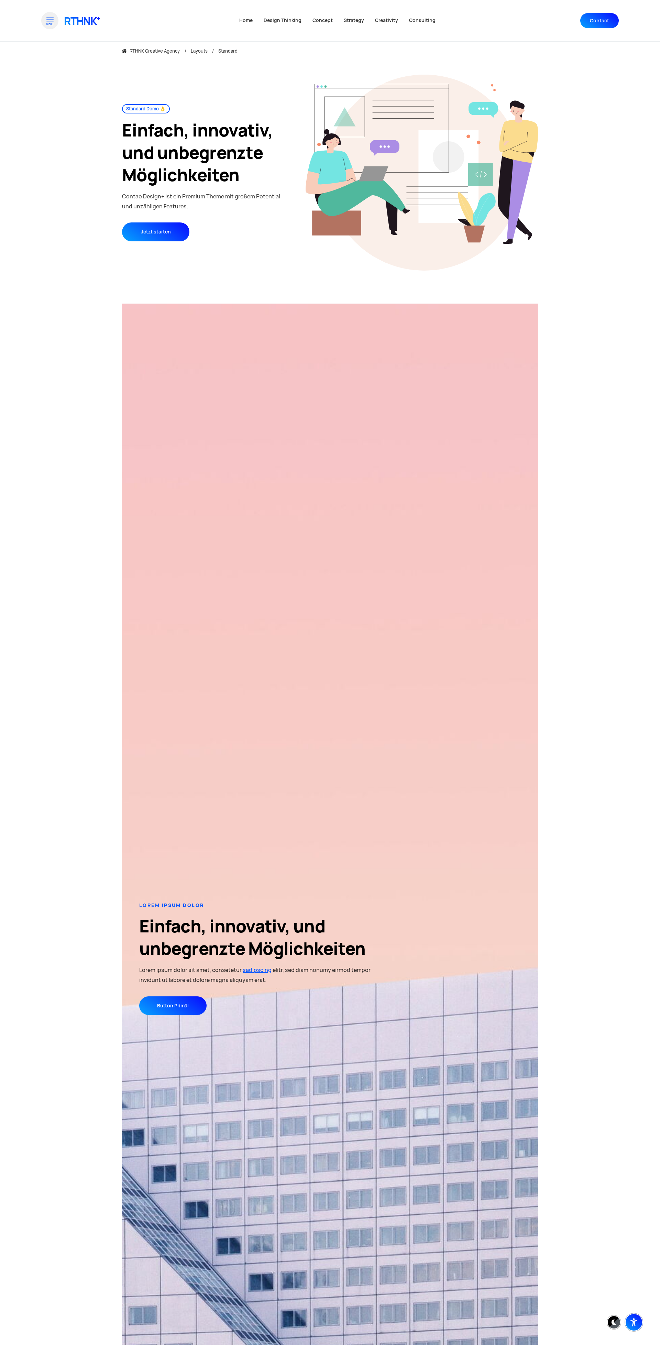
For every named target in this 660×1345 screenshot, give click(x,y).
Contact (599, 21)
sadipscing (257, 970)
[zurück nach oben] (633, 1305)
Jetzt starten (156, 232)
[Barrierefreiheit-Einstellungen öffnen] (634, 1322)
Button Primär (173, 1006)
